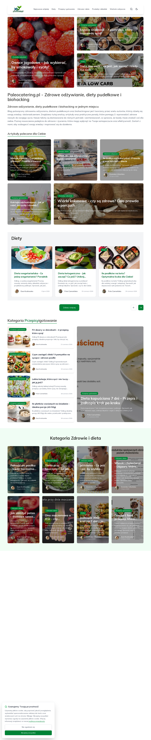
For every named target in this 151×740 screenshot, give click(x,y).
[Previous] (133, 307)
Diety (54, 9)
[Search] (131, 9)
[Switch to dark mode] (136, 9)
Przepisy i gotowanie (66, 9)
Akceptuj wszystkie (28, 733)
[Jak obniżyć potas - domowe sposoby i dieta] (23, 519)
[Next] (140, 307)
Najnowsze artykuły (41, 9)
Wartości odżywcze (117, 9)
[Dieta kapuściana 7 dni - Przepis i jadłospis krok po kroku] (110, 374)
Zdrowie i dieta (83, 9)
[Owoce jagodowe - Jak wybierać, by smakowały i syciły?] (41, 52)
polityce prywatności (37, 721)
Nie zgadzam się (28, 727)
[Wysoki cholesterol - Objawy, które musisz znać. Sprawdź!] (127, 469)
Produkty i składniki (99, 9)
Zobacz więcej (69, 307)
